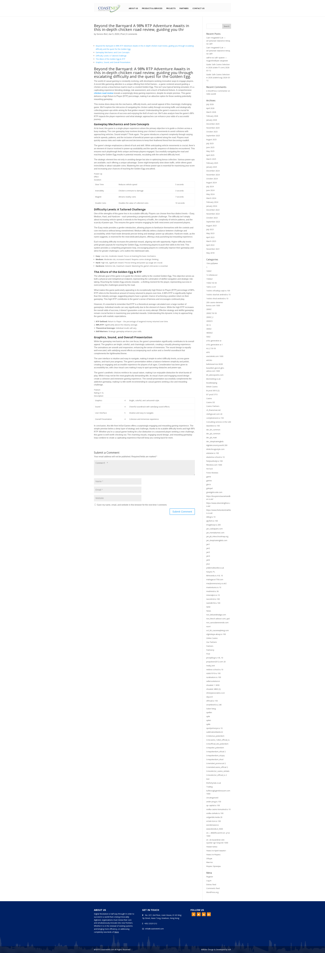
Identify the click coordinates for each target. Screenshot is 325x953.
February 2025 (212, 163)
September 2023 (213, 221)
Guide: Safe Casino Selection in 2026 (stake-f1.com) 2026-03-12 (218, 67)
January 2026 (211, 120)
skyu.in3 (209, 697)
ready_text (210, 665)
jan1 (208, 544)
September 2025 (213, 135)
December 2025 (213, 124)
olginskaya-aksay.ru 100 (216, 634)
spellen (209, 712)
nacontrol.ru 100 (213, 599)
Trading (209, 787)
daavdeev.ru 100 (213, 426)
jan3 (208, 552)
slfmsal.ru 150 (212, 701)
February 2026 (212, 116)
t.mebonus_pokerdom (215, 736)
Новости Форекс (213, 854)
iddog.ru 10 (210, 517)
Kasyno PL (210, 572)
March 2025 (211, 159)
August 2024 (211, 182)
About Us (133, 8)
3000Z (209, 329)
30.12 (208, 325)
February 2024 (212, 202)
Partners (184, 8)
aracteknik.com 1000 (214, 356)
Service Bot (102, 34)
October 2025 (212, 131)
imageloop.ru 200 (213, 525)
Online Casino (212, 638)
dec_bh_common (213, 429)
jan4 (208, 556)
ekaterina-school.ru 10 (215, 457)
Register (209, 876)
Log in (208, 880)
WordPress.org (212, 892)
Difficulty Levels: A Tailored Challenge (111, 55)
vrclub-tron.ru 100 (213, 821)
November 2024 (213, 174)
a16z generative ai (213, 340)
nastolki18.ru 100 (213, 603)
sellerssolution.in (213, 681)
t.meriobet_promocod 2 (216, 763)
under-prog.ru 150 (213, 801)
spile (208, 716)
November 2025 (213, 128)
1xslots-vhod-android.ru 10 (217, 298)
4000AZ (209, 333)
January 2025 (211, 167)
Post (123, 34)
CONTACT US (198, 8)
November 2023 (213, 214)
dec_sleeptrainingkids (215, 441)
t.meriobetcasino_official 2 (217, 767)
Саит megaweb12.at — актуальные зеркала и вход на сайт (218, 40)
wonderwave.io (212, 825)
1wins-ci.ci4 (211, 287)
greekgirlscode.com (214, 492)
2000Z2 (209, 321)
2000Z (209, 309)
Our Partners (211, 642)
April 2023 (210, 237)
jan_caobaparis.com (214, 528)
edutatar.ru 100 (212, 453)
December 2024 (213, 171)
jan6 (208, 560)
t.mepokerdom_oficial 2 (216, 751)
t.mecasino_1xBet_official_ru (218, 740)
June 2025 (210, 147)
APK (208, 352)
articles (209, 360)
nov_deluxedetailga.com (216, 614)
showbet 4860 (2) (213, 689)
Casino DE (210, 402)
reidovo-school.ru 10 (214, 669)
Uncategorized (212, 797)
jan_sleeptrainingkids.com (216, 540)
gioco (208, 484)
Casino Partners (212, 406)
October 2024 (212, 178)
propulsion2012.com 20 (216, 661)
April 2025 (210, 155)
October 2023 (212, 218)
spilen (208, 720)
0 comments (131, 34)
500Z (208, 336)
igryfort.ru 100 (212, 521)
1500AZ (209, 279)
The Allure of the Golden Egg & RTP (110, 59)
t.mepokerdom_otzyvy (215, 755)
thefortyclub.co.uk (213, 783)
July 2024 (210, 186)
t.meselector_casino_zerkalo (217, 771)
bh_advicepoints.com (214, 375)
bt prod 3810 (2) (213, 390)
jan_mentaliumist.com (215, 532)
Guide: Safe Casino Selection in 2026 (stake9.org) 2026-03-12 (218, 77)
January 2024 (211, 206)
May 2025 (210, 151)
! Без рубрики (212, 263)
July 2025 (210, 143)
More (116, 932)
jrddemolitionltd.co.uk (215, 568)
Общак (209, 858)
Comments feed (213, 888)
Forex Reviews (212, 472)
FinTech (209, 469)
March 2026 (211, 112)
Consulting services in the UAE (218, 422)
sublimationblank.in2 (214, 732)
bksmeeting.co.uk (213, 379)
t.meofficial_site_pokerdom (217, 744)
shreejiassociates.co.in (215, 693)
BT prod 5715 (212, 394)
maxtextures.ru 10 (213, 587)
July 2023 (210, 229)
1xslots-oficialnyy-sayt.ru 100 (218, 290)
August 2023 (211, 225)
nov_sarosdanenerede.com (217, 622)
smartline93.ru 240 (214, 704)
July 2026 (210, 104)
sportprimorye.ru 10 (214, 728)
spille (208, 724)
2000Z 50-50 (211, 313)
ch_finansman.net (213, 410)
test (207, 779)
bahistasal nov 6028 (214, 364)
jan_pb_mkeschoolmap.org (217, 536)
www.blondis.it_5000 (214, 829)
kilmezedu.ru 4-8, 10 (214, 575)
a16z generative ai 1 (214, 344)
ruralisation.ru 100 (213, 677)
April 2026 (210, 108)
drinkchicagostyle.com (215, 449)
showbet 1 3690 (213, 685)
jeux (208, 564)
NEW (208, 607)
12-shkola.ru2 (211, 275)
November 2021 (213, 249)
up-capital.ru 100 (213, 805)
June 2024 (210, 190)
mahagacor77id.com (214, 579)
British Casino (212, 386)
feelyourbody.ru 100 (214, 461)
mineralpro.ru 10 (213, 595)
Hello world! (211, 94)
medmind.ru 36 (212, 591)
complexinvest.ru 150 (215, 418)
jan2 (208, 548)
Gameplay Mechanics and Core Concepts (112, 52)
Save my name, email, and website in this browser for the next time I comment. (132, 505)
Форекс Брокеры (213, 866)
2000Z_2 (209, 317)
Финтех (209, 862)
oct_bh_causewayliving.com (217, 630)
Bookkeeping (211, 383)
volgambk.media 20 (214, 817)
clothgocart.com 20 (214, 414)
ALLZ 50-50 (211, 348)
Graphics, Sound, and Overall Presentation (113, 62)
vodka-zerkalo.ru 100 (214, 813)
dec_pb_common (213, 433)
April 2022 (210, 245)
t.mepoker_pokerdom (215, 747)
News (208, 611)
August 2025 (211, 139)
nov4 (208, 626)
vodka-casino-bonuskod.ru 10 (218, 809)
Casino (209, 398)
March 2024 (211, 198)
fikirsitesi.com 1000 (214, 465)
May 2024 (210, 194)
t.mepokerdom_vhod (214, 759)
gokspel (209, 488)
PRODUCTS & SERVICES (152, 8)
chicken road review (103, 93)
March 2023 (211, 241)
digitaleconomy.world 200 (216, 445)
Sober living (211, 708)
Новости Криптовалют (216, 850)
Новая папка (211, 846)
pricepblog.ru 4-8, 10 (214, 657)
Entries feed (211, 884)
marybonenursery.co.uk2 (216, 583)
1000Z (209, 271)
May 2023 (210, 233)
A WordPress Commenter (216, 91)
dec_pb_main (211, 437)
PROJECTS (170, 8)
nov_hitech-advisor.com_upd (218, 618)
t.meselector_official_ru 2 (216, 775)
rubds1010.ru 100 (213, 673)
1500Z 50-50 (211, 283)
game (208, 476)
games (209, 480)
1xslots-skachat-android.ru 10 (218, 294)
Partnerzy (210, 650)
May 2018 (210, 253)
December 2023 (213, 210)
